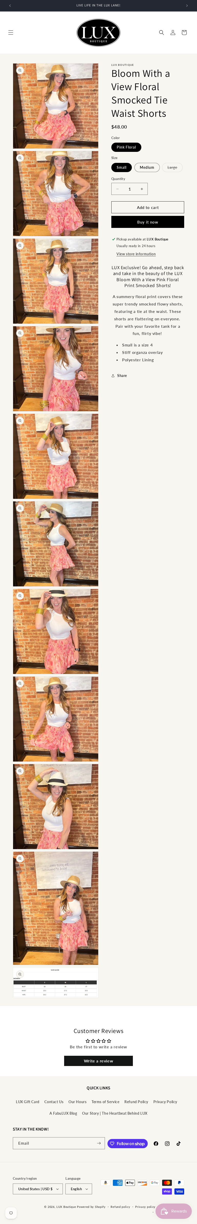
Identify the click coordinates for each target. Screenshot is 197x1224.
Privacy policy (145, 1206)
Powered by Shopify (91, 1206)
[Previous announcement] (10, 5)
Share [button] (122, 375)
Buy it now (147, 222)
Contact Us (53, 1102)
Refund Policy (136, 1102)
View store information (136, 254)
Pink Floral (126, 147)
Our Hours (77, 1102)
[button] (10, 32)
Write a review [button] (98, 1060)
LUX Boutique (66, 1206)
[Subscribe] (99, 1143)
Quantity (118, 179)
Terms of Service (106, 1102)
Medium (147, 167)
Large (175, 168)
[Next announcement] (187, 5)
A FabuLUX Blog (63, 1113)
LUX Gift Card (28, 1102)
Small (121, 167)
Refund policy (120, 1206)
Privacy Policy (165, 1102)
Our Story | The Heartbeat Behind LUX (114, 1113)
